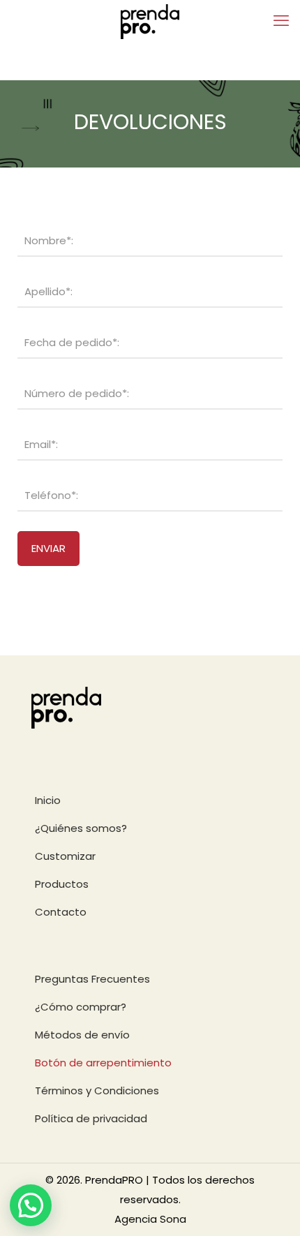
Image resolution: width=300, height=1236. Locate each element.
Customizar (65, 856)
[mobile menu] (281, 21)
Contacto (61, 911)
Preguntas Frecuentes (92, 978)
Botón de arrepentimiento (103, 1062)
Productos (62, 884)
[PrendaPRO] (150, 20)
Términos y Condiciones (97, 1090)
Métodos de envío (82, 1034)
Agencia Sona (150, 1219)
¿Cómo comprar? (80, 1006)
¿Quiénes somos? (81, 828)
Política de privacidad (91, 1118)
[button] (31, 1205)
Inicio (48, 800)
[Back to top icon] (271, 1207)
